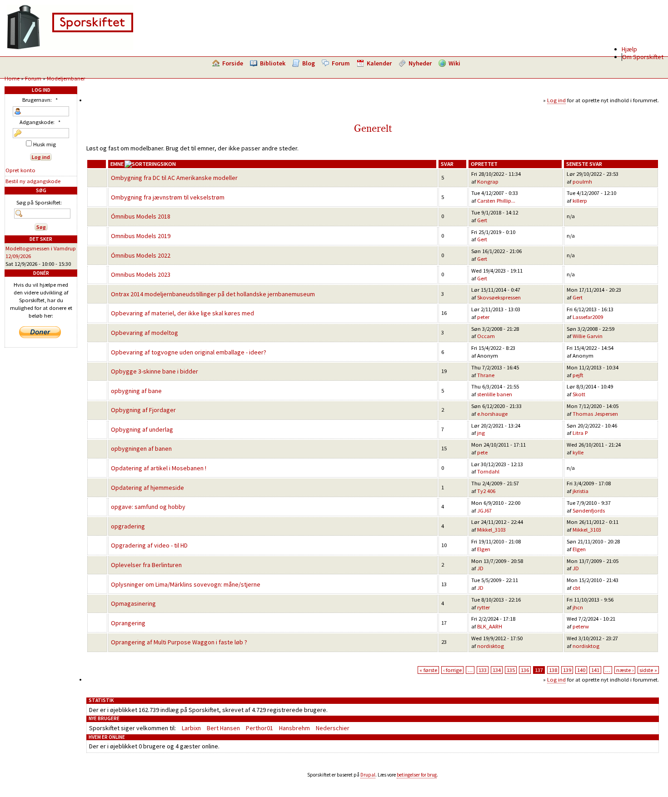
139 (567, 670)
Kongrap (488, 181)
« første (428, 670)
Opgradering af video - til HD (149, 545)
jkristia (580, 491)
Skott (579, 394)
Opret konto (20, 170)
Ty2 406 (486, 491)
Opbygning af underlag (142, 429)
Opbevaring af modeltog (144, 333)
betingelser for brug (417, 775)
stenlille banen (494, 394)
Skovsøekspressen (499, 297)
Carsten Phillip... (496, 200)
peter (483, 317)
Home (12, 78)
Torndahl (488, 471)
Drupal (367, 775)
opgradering (128, 526)
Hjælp (629, 49)
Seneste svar (584, 163)
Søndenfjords (589, 510)
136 (525, 670)
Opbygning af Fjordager (143, 410)
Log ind (556, 100)
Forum (341, 63)
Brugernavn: (40, 99)
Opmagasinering (133, 603)
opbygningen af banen (141, 448)
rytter (483, 607)
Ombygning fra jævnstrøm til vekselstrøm (167, 197)
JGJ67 (484, 510)
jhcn (578, 607)
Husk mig (44, 144)
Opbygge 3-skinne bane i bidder (154, 371)
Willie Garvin (588, 336)
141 (595, 670)
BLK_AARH (489, 626)
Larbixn (191, 728)
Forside (232, 63)
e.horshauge (492, 413)
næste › (624, 670)
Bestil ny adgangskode (32, 181)
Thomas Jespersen (595, 413)
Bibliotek (272, 63)
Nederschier (332, 728)
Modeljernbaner (66, 78)
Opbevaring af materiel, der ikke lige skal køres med (182, 313)
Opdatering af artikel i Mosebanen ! (158, 468)
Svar (447, 163)
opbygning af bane (136, 391)
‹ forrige (452, 670)
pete (482, 452)
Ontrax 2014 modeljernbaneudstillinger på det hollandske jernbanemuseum (213, 294)
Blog (308, 63)
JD (480, 568)
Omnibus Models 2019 (140, 236)
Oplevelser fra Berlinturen (146, 565)
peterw (581, 626)
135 (511, 670)
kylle (578, 452)
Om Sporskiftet (642, 57)
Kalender (379, 63)
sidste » (648, 670)
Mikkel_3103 (491, 529)
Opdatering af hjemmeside (147, 487)
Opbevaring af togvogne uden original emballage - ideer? (188, 352)
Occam (486, 336)
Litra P (580, 432)
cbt (576, 587)
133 (483, 670)
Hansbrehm (294, 728)
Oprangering (128, 623)
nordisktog (490, 646)
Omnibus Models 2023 (140, 274)
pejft (578, 375)
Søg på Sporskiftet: (39, 202)
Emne (117, 163)
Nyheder (420, 63)
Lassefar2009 (588, 317)
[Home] (70, 48)
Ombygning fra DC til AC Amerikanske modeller (174, 178)
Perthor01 (259, 728)
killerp (580, 200)
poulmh (582, 181)
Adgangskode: (40, 122)
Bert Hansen (223, 728)
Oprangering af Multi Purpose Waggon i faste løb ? (179, 642)
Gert (482, 220)
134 (497, 670)
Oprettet (484, 163)
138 (553, 670)
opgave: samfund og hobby (148, 507)
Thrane (485, 375)
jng (481, 432)
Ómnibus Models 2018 (140, 216)
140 (581, 670)
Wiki (454, 63)
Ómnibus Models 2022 (140, 255)
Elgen (483, 549)
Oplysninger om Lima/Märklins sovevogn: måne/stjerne (185, 584)
